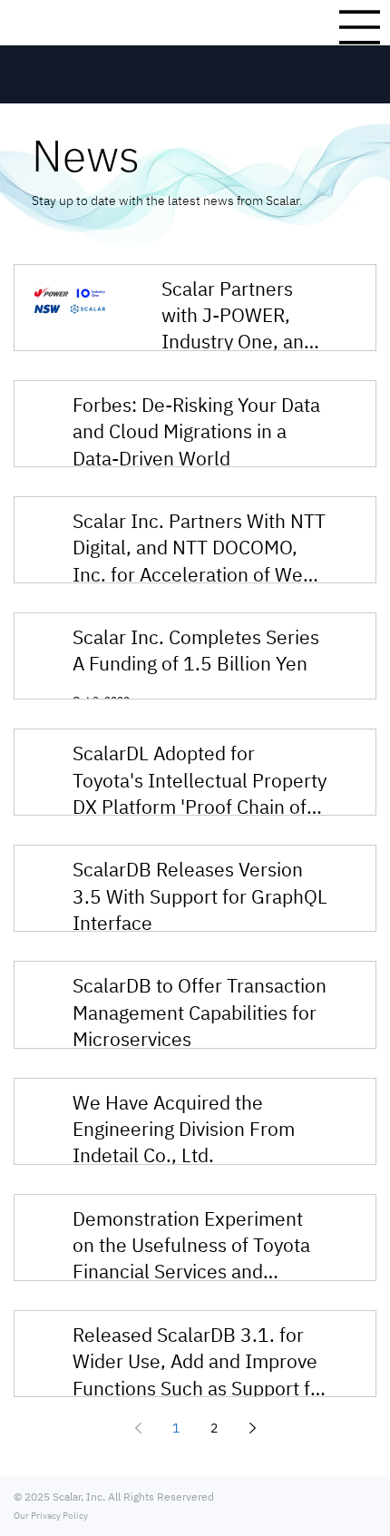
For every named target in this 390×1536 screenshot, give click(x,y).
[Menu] (359, 27)
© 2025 (33, 1496)
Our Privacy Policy (51, 1515)
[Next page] (252, 1428)
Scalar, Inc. (79, 1496)
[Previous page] (138, 1428)
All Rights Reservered (159, 1496)
